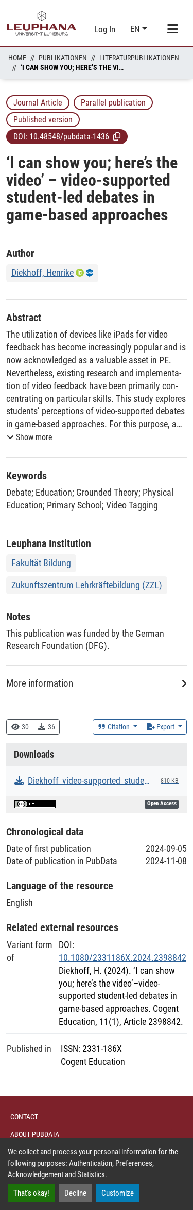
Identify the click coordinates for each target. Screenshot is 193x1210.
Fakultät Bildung (41, 562)
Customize (117, 1193)
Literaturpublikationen (139, 58)
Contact (24, 1117)
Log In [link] (104, 29)
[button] (116, 136)
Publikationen (63, 58)
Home (17, 58)
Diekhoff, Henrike (42, 272)
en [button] (136, 29)
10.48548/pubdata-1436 (69, 137)
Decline (75, 1193)
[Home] (41, 23)
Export (165, 727)
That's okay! (31, 1193)
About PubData (34, 1134)
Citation (118, 727)
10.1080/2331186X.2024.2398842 (122, 957)
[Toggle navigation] (172, 29)
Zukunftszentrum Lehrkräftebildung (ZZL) (86, 585)
